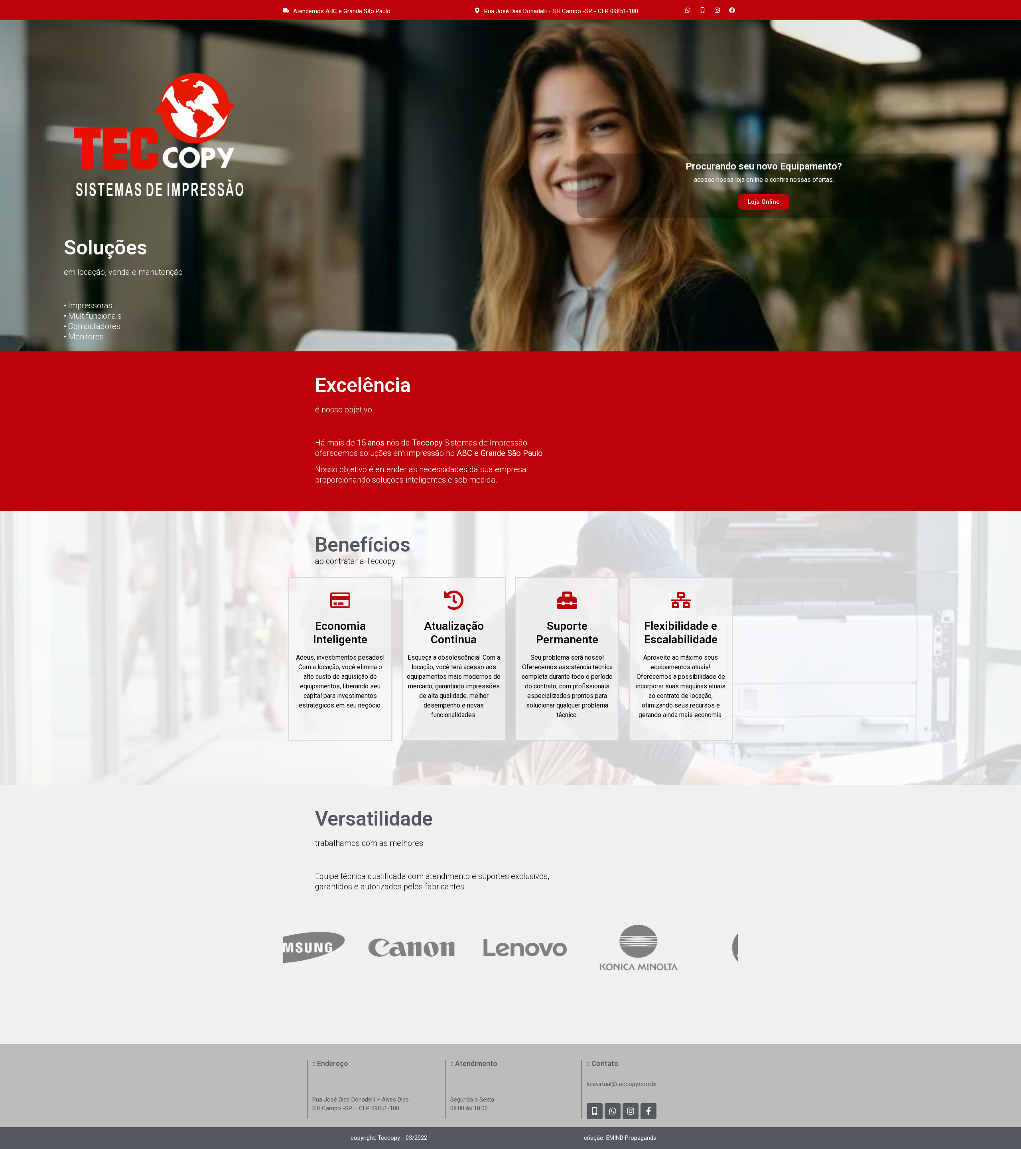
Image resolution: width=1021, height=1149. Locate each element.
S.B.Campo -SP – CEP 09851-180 (355, 1108)
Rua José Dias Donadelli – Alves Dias (360, 1099)
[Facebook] (732, 10)
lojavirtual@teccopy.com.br (622, 1084)
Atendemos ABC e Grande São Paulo (341, 11)
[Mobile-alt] (702, 10)
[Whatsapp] (688, 10)
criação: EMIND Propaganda (620, 1137)
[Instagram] (717, 10)
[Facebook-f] (648, 1111)
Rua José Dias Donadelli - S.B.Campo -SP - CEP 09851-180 (561, 11)
